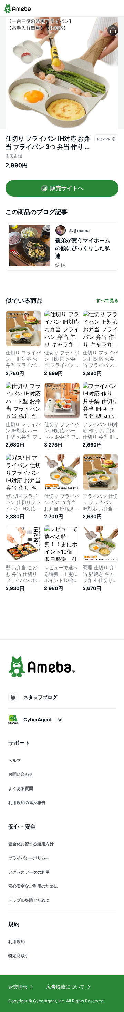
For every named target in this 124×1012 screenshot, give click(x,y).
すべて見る (107, 300)
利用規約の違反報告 (26, 802)
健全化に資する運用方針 (31, 843)
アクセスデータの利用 (29, 872)
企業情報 (18, 987)
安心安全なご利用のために (33, 886)
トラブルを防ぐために (29, 900)
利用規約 (16, 941)
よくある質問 (20, 788)
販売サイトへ (66, 187)
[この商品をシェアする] (112, 30)
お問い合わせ (20, 774)
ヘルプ (14, 760)
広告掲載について (65, 987)
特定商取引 (18, 955)
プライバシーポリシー (29, 858)
